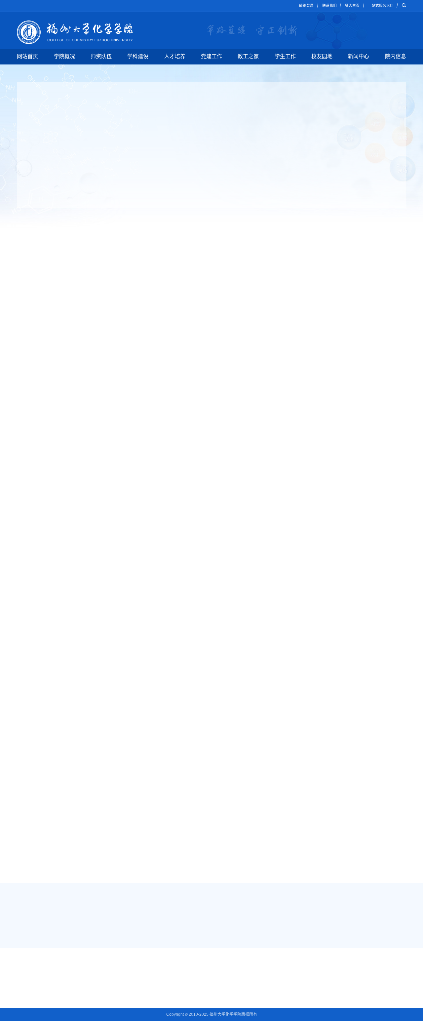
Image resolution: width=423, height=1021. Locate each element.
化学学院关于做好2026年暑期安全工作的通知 (326, 285)
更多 (231, 263)
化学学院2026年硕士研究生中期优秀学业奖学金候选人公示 (333, 314)
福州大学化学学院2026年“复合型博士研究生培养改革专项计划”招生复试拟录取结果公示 (265, 677)
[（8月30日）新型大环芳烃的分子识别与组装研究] (32, 428)
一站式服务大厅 (381, 5)
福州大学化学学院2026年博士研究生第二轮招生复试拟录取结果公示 (255, 703)
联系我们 (329, 5)
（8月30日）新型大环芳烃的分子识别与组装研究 (174, 423)
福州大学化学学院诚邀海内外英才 (110, 631)
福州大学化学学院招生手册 (309, 631)
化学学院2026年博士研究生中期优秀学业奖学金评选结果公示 (333, 339)
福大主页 (352, 5)
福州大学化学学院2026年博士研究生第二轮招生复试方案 (245, 717)
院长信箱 (357, 989)
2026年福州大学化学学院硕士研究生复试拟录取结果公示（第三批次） (257, 730)
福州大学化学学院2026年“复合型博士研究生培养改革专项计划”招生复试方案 (262, 690)
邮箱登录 (306, 5)
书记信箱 (357, 970)
